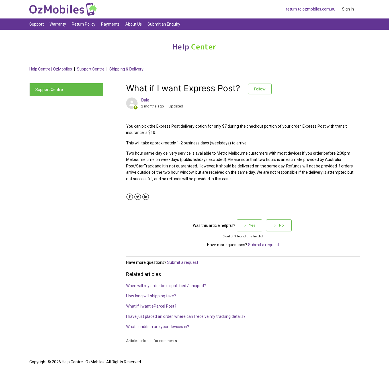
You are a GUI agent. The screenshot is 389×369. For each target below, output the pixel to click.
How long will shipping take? (151, 296)
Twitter (137, 196)
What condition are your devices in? (157, 326)
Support (36, 24)
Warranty (58, 24)
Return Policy (83, 24)
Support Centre (91, 69)
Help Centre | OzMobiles (50, 69)
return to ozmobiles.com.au (310, 9)
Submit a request (263, 244)
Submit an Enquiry (164, 24)
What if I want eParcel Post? (151, 306)
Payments (110, 24)
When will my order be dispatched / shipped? (166, 285)
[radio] (249, 225)
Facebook (129, 196)
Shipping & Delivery (126, 69)
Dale (145, 100)
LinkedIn (145, 196)
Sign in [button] (348, 9)
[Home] (63, 9)
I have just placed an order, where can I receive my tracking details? (185, 316)
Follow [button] (260, 88)
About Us (133, 24)
